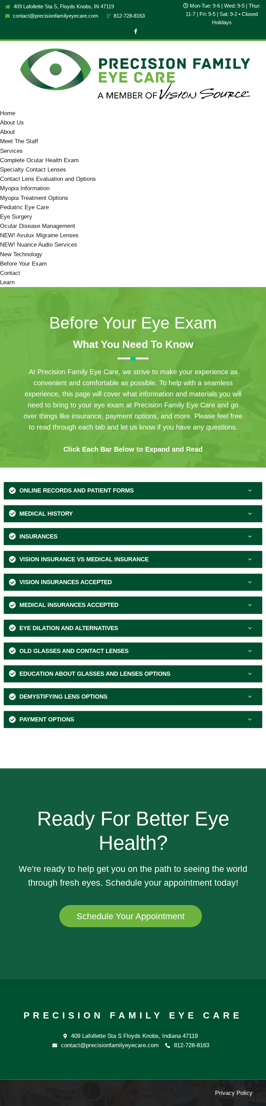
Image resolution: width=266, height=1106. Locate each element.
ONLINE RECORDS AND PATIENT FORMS (76, 490)
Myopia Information (25, 188)
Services (11, 151)
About (7, 132)
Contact (10, 273)
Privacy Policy (233, 1093)
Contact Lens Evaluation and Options (48, 179)
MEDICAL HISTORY (46, 513)
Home (7, 113)
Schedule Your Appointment (131, 916)
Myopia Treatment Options (34, 198)
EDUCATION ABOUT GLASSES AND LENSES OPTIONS (94, 674)
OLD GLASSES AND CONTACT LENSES (73, 651)
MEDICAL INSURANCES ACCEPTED (68, 605)
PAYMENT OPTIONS (46, 719)
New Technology (21, 254)
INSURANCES (38, 536)
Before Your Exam (23, 263)
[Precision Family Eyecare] (133, 74)
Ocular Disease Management (37, 226)
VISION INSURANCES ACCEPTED (65, 582)
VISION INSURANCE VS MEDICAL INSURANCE (84, 559)
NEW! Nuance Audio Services (38, 244)
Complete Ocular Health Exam (39, 160)
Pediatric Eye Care (24, 207)
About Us (12, 122)
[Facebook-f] (135, 31)
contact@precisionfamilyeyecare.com (54, 16)
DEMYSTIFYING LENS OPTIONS (63, 696)
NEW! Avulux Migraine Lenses (39, 235)
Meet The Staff (19, 141)
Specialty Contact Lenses (33, 169)
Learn (7, 282)
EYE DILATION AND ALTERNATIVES (68, 628)
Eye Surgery (16, 216)
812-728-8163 (128, 16)
